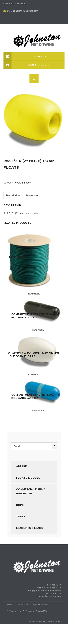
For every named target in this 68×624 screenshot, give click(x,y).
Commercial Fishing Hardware (31, 491)
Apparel (22, 466)
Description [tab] (13, 195)
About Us (42, 611)
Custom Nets (15, 611)
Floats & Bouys (23, 182)
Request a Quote (38, 64)
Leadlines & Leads (29, 528)
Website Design (36, 622)
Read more (34, 294)
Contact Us (38, 56)
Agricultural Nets (40, 605)
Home (9, 605)
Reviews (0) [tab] (32, 195)
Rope (20, 505)
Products (29, 611)
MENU (34, 78)
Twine (20, 516)
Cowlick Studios (54, 622)
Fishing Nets (22, 605)
